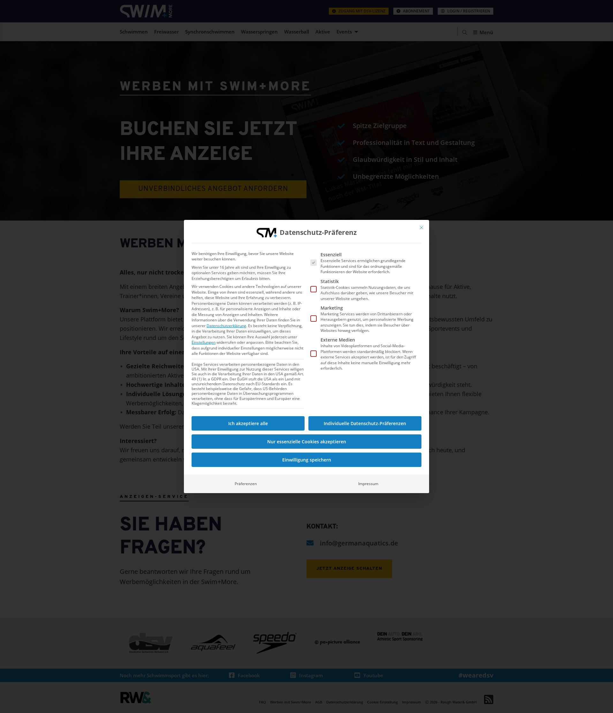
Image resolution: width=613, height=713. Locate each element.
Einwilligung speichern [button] (306, 460)
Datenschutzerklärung (226, 325)
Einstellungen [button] (204, 342)
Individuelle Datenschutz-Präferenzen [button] (365, 423)
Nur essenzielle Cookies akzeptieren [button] (306, 442)
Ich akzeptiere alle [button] (248, 423)
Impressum (368, 483)
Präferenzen (246, 483)
